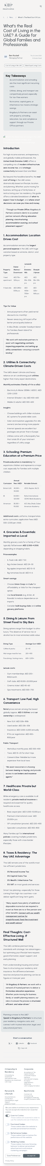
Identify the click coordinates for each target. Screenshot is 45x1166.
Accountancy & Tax (30, 1072)
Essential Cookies (17, 1116)
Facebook (33, 1043)
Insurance (27, 1077)
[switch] (7, 1116)
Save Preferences (14, 1156)
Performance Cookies (19, 1133)
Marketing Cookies (18, 1142)
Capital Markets (29, 1074)
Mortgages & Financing (31, 1097)
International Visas (10, 1078)
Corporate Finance (30, 1075)
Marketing (27, 1084)
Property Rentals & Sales (32, 1099)
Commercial (28, 1094)
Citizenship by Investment (9, 1076)
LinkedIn (21, 1043)
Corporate (28, 1069)
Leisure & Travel (10, 1104)
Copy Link (24, 1048)
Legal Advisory (28, 1082)
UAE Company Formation (32, 1086)
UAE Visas (8, 1082)
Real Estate (29, 1091)
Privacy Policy (9, 1161)
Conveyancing (28, 1096)
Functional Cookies (18, 1124)
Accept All (31, 1156)
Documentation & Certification (10, 1097)
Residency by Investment (13, 1080)
